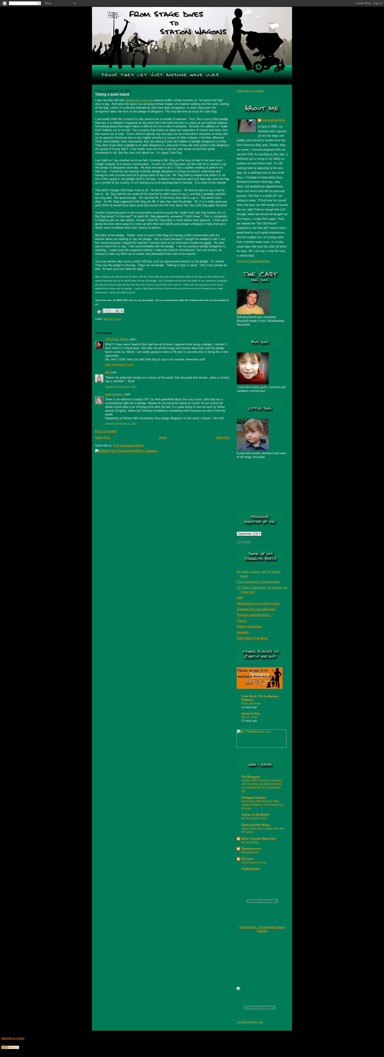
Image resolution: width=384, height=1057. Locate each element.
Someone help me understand (256, 609)
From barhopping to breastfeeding (258, 582)
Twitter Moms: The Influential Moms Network (262, 929)
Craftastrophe (250, 868)
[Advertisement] (259, 959)
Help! (240, 597)
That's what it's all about (252, 638)
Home (163, 437)
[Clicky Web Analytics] (10, 1048)
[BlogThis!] (109, 310)
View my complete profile (253, 261)
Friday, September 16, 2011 (119, 364)
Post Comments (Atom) (128, 445)
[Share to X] (113, 310)
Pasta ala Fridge (251, 703)
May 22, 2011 (249, 717)
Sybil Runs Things (117, 339)
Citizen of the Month (255, 814)
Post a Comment (106, 431)
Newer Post (102, 437)
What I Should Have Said (258, 838)
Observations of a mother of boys (258, 603)
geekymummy (114, 394)
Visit (250, 1022)
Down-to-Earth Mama (255, 825)
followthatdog (273, 120)
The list (241, 620)
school (117, 319)
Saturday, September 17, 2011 (121, 386)
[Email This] (105, 310)
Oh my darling (249, 842)
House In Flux (250, 713)
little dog (108, 319)
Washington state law (139, 100)
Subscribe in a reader (250, 90)
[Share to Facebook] (117, 310)
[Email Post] (99, 311)
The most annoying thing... (254, 615)
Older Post (222, 437)
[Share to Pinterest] (122, 310)
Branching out (249, 852)
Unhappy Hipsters (253, 797)
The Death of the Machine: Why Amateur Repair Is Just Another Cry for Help (262, 805)
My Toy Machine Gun (254, 818)
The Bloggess (250, 776)
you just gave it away (253, 862)
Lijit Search (244, 541)
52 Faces (247, 859)
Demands (243, 632)
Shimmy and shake (249, 626)
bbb (107, 372)
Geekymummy (251, 848)
